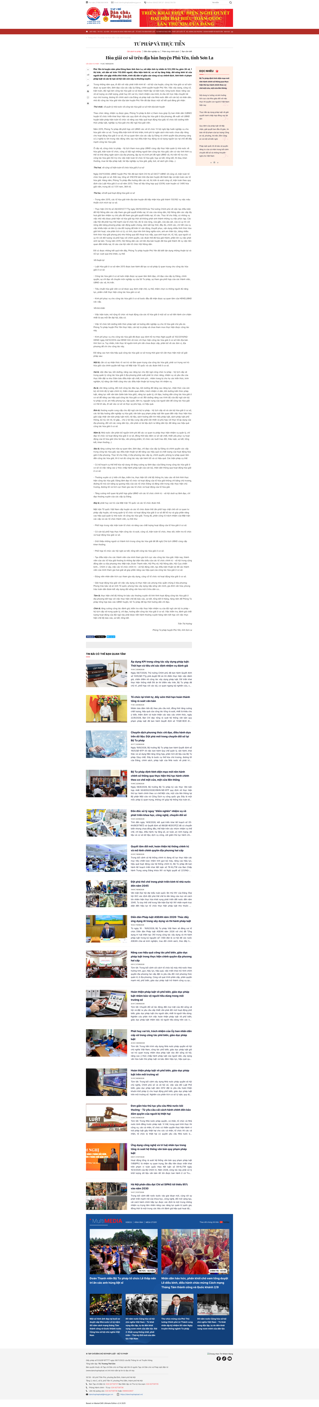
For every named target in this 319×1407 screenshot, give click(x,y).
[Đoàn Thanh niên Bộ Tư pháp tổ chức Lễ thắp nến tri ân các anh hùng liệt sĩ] (124, 1251)
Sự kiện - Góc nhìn (134, 1313)
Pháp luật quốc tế (178, 31)
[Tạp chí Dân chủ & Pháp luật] (109, 15)
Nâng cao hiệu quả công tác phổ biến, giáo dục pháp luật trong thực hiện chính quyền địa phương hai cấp (161, 956)
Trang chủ (92, 37)
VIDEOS (128, 1222)
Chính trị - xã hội (218, 1271)
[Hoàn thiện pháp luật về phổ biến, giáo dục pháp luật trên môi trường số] (106, 1082)
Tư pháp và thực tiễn (163, 31)
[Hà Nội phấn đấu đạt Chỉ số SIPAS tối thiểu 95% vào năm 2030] (106, 1196)
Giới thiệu (93, 31)
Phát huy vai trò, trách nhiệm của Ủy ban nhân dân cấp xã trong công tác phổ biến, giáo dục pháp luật (161, 1035)
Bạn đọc (227, 31)
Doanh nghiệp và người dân (213, 31)
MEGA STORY (151, 1222)
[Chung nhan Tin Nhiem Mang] (220, 1354)
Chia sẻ (90, 637)
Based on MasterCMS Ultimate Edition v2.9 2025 (106, 1403)
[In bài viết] (88, 103)
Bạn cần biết (187, 51)
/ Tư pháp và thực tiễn (106, 37)
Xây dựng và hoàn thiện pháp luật (122, 31)
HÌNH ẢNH (138, 1222)
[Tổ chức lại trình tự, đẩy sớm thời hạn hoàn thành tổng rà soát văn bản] (106, 708)
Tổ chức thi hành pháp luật (145, 31)
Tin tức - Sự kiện (103, 31)
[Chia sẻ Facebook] (88, 91)
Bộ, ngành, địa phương (194, 31)
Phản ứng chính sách (170, 51)
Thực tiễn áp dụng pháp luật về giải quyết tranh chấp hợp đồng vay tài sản (214, 115)
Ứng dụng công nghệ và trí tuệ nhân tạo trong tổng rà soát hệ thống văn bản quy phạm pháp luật (159, 1149)
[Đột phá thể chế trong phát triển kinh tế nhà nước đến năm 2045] (106, 893)
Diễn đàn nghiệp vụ (152, 51)
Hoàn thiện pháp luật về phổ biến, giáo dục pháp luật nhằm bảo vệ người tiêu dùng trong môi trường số (160, 995)
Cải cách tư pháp (134, 51)
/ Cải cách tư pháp (123, 37)
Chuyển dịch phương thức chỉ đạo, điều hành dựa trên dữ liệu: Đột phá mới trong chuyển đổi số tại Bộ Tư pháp (161, 736)
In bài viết (112, 637)
